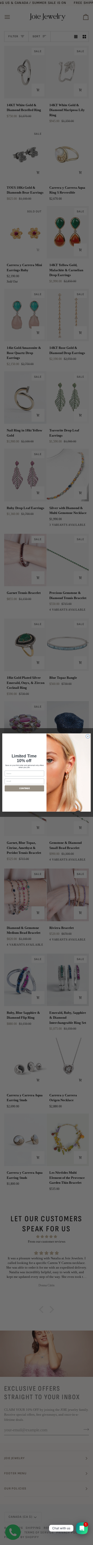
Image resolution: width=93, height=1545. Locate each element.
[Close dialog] (88, 736)
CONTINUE (24, 788)
